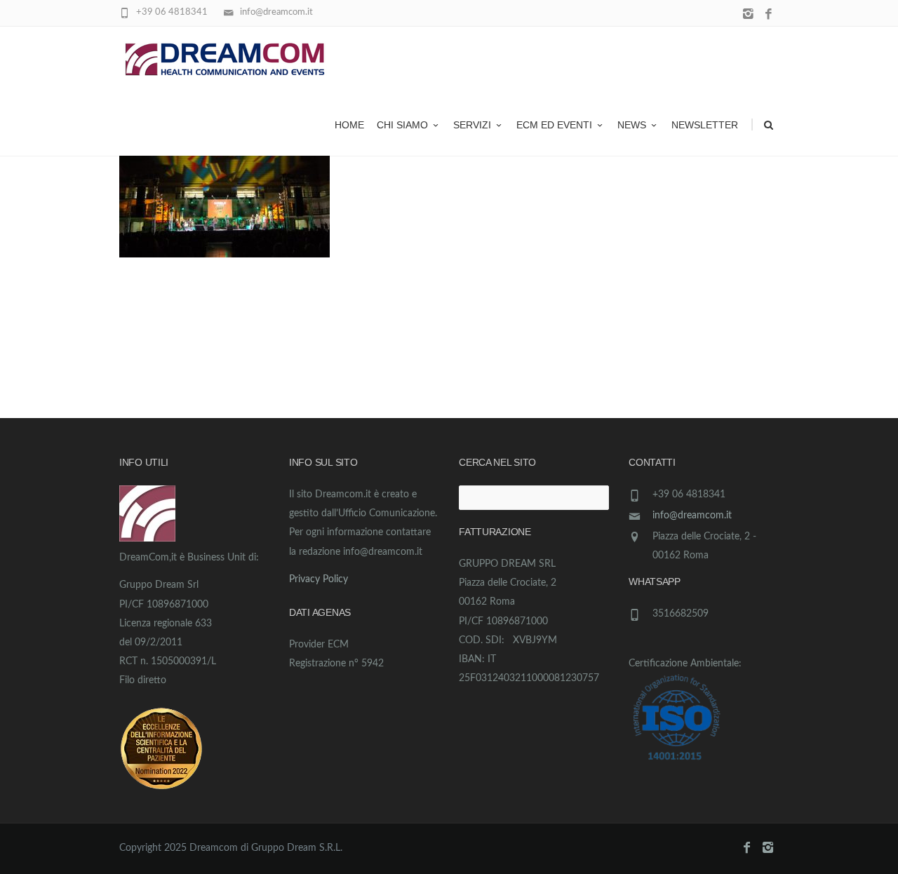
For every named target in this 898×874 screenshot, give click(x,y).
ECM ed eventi (554, 124)
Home (349, 124)
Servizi (472, 124)
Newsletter (704, 124)
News (631, 124)
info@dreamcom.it (692, 515)
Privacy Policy (318, 579)
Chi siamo (402, 124)
